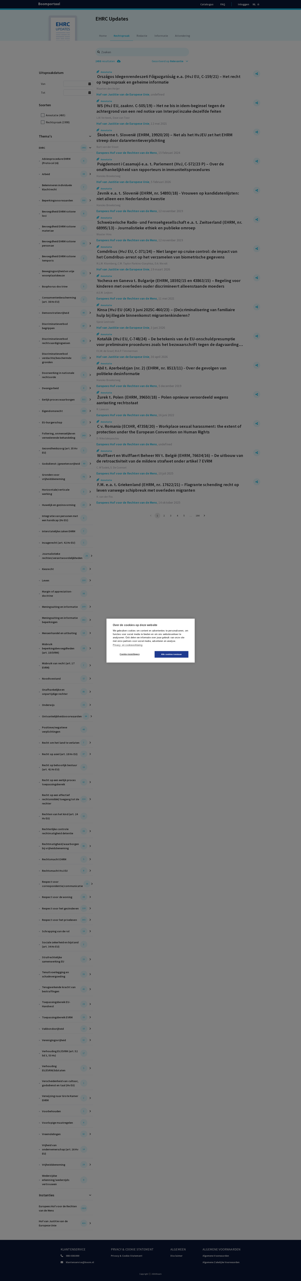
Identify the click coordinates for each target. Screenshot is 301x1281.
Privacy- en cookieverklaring (127, 645)
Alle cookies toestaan (171, 654)
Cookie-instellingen (130, 654)
